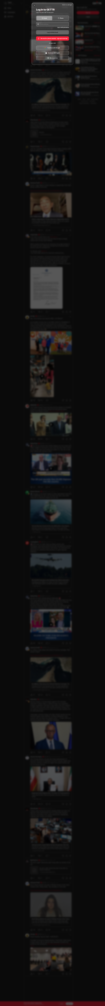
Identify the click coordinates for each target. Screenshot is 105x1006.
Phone (61, 18)
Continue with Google (53, 48)
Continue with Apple (54, 53)
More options (54, 58)
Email (45, 18)
